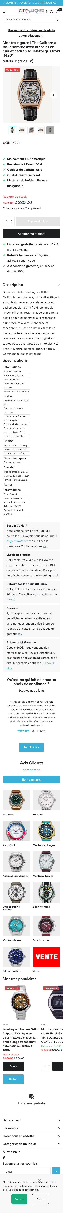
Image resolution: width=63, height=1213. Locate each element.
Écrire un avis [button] (31, 779)
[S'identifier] (51, 11)
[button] (53, 94)
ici (44, 546)
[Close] (48, 1180)
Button (13, 1079)
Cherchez (56, 19)
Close (31, 1120)
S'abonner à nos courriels (20, 1163)
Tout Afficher (31, 747)
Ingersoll (21, 61)
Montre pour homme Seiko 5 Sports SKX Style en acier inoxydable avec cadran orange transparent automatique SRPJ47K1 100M (20, 1040)
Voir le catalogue (5, 11)
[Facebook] (4, 1158)
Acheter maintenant (32, 234)
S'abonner (56, 1171)
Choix (13, 1066)
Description (13, 284)
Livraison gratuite (31, 1103)
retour (10, 599)
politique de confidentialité (25, 1189)
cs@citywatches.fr (18, 541)
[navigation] (12, 130)
